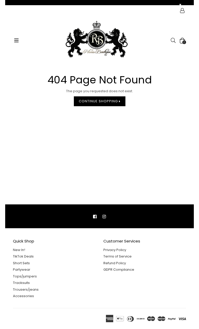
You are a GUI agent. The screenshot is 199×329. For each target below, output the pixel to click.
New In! (19, 249)
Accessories (23, 296)
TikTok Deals (23, 256)
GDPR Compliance (118, 269)
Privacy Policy (114, 249)
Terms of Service (117, 256)
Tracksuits (21, 282)
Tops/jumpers (25, 276)
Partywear (21, 269)
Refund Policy (114, 263)
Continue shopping (99, 101)
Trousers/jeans (26, 289)
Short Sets (21, 263)
